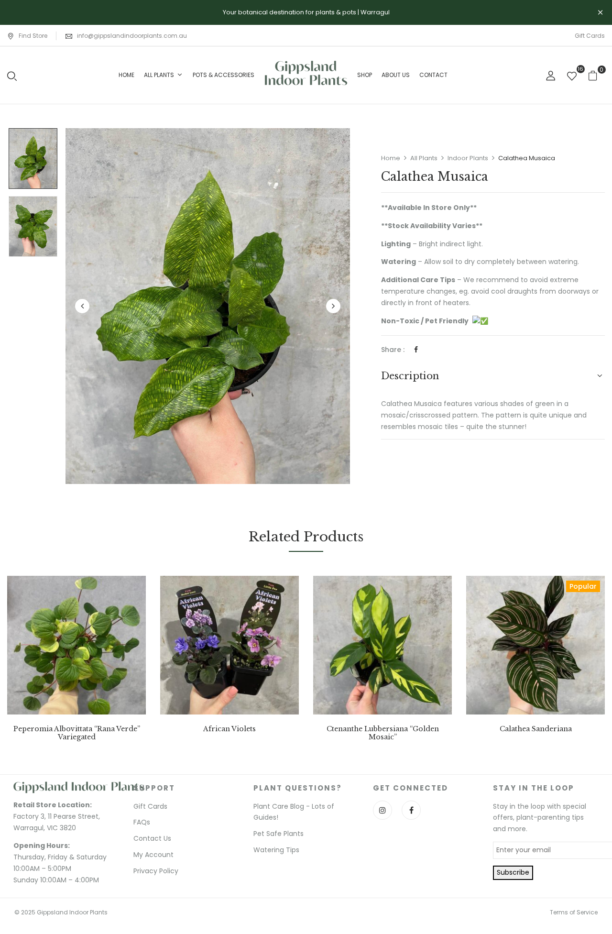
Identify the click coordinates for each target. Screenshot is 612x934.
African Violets (229, 729)
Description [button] (410, 376)
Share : (392, 349)
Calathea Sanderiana (536, 729)
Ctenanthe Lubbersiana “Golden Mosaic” (383, 733)
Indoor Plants (468, 158)
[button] (596, 75)
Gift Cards (590, 36)
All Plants (423, 158)
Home (390, 158)
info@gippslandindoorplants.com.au (132, 36)
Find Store (33, 36)
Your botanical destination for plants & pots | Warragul (306, 12)
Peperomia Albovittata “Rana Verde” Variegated (76, 733)
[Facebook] (416, 349)
